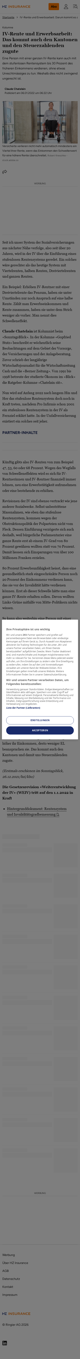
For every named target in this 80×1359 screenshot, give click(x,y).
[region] (40, 679)
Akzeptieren (40, 730)
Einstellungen (40, 720)
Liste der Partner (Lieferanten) (23, 707)
